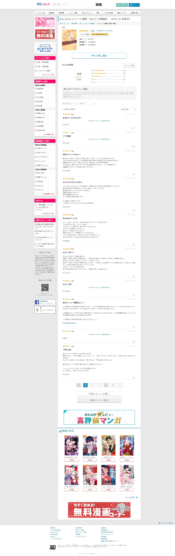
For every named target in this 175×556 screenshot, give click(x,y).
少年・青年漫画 (43, 62)
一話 (105, 93)
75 (124, 76)
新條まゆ (40, 122)
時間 (131, 93)
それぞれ (115, 93)
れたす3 (66, 124)
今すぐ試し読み (99, 55)
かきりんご (67, 206)
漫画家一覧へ (50, 134)
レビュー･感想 (73, 13)
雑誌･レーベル (121, 13)
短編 (127, 93)
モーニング (41, 161)
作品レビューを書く (99, 393)
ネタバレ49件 (107, 31)
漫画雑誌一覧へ (50, 194)
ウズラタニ (67, 291)
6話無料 (127, 460)
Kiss (81, 23)
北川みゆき (41, 130)
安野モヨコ (41, 113)
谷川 (89, 93)
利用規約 (103, 528)
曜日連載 (61, 13)
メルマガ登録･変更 (55, 530)
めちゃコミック (64, 23)
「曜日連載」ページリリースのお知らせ (44, 207)
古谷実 (39, 93)
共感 (65, 93)
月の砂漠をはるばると (70, 323)
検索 (98, 4)
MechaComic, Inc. (94, 553)
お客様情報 (79, 528)
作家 (122, 93)
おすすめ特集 (109, 13)
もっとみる (130, 497)
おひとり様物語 (90, 23)
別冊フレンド (42, 177)
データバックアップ (81, 536)
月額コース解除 (80, 530)
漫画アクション (43, 165)
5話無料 (108, 460)
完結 (70, 96)
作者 (109, 93)
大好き (99, 93)
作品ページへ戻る (99, 400)
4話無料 (90, 460)
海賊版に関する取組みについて (109, 541)
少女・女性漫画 (43, 66)
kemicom (66, 240)
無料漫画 (51, 13)
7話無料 (90, 489)
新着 (98, 13)
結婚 (65, 96)
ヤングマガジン (43, 157)
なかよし (40, 186)
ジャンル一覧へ (50, 75)
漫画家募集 (104, 538)
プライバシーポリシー (107, 534)
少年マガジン (42, 152)
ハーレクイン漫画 (43, 71)
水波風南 (40, 126)
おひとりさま (73, 93)
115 (124, 70)
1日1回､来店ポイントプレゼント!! (44, 239)
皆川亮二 (40, 101)
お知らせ (52, 536)
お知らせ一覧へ (50, 213)
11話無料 (71, 489)
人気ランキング (86, 13)
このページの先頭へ (167, 523)
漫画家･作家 (134, 13)
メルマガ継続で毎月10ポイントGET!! (44, 245)
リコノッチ (67, 272)
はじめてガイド (54, 532)
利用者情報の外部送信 (107, 532)
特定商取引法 (104, 530)
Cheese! (40, 181)
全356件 (100, 31)
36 (113, 385)
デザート (40, 190)
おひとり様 (82, 93)
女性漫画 (74, 23)
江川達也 (40, 97)
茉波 (65, 338)
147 (124, 73)
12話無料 (71, 460)
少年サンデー (42, 148)
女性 (94, 93)
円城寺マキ (41, 117)
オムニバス (77, 96)
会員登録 (52, 528)
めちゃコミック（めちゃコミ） (84, 553)
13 (124, 79)
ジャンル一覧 (40, 13)
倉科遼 (39, 106)
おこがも (66, 374)
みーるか (66, 143)
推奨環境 (78, 534)
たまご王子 (67, 170)
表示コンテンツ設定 (81, 532)
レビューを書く (129, 65)
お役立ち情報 (54, 534)
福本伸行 (40, 89)
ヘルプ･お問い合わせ (56, 538)
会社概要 (103, 536)
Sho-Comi (40, 173)
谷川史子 (91, 39)
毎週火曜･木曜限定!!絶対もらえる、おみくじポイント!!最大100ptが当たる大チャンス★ (44, 228)
